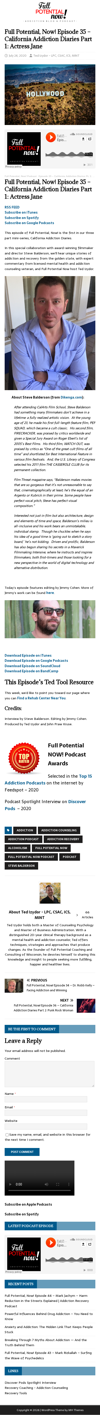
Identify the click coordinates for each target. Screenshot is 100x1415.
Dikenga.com (71, 397)
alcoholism (17, 848)
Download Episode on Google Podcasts (36, 660)
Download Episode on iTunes (28, 655)
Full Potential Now (51, 848)
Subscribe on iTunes (21, 212)
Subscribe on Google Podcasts (29, 222)
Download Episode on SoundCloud (32, 666)
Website (11, 1120)
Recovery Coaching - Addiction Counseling (36, 1387)
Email (9, 1107)
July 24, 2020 (18, 55)
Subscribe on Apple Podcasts (28, 1204)
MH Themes (75, 1410)
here (50, 592)
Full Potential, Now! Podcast (21, 176)
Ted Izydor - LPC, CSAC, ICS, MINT (56, 55)
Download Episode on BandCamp (31, 671)
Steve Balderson (21, 866)
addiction (25, 830)
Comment (12, 1058)
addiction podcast (23, 839)
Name (10, 1093)
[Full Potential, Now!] (50, 20)
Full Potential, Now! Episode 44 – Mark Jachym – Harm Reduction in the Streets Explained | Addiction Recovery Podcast (47, 1301)
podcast (70, 857)
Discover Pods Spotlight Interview (30, 1382)
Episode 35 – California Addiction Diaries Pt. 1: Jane (68, 176)
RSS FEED (12, 207)
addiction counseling (59, 830)
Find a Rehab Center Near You (41, 698)
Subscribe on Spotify (22, 217)
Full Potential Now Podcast (31, 857)
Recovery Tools (16, 1393)
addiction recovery (63, 839)
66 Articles (87, 915)
